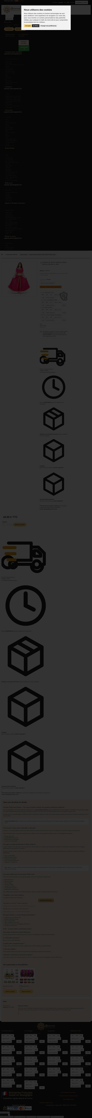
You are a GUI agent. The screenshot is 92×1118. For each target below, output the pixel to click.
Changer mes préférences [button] (48, 25)
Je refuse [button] (35, 25)
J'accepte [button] (28, 25)
